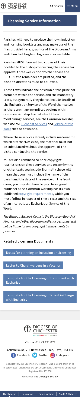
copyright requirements (35, 193)
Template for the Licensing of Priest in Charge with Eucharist (40, 297)
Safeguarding (46, 394)
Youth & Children (68, 394)
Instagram (62, 355)
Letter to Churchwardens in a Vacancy (33, 265)
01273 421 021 (45, 342)
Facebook (23, 355)
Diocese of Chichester (13, 6)
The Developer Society (46, 376)
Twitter (43, 355)
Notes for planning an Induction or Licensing (38, 252)
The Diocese (9, 394)
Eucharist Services (34, 124)
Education (27, 394)
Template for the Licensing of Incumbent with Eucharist (40, 280)
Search (58, 6)
